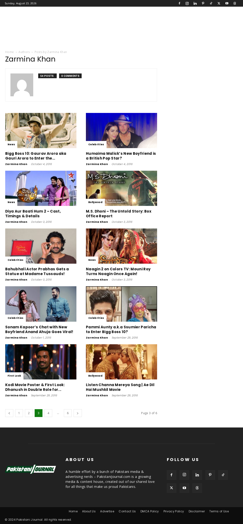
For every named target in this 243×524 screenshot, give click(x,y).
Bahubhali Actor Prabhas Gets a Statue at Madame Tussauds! (37, 271)
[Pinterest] (203, 3)
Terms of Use (219, 511)
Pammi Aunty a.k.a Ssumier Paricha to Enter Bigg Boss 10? (121, 329)
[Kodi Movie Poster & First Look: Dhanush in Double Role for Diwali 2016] (40, 361)
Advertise (107, 511)
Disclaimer (197, 511)
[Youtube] (226, 3)
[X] (218, 3)
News (11, 144)
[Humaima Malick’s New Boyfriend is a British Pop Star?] (121, 130)
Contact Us (127, 511)
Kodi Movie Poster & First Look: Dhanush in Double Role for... (35, 387)
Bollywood (95, 202)
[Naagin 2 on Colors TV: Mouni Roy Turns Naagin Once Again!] (121, 246)
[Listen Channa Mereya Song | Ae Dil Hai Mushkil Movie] (121, 361)
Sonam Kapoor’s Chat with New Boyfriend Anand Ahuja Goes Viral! (39, 329)
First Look (14, 376)
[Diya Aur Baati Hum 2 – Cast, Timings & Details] (40, 188)
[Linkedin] (195, 3)
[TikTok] (211, 3)
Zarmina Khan (16, 164)
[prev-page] (9, 413)
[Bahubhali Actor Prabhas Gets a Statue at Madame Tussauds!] (40, 246)
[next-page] (78, 413)
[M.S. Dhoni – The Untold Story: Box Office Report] (121, 188)
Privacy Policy (174, 511)
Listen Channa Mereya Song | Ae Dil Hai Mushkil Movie (120, 387)
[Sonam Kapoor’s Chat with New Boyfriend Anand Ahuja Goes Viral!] (40, 303)
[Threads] (234, 3)
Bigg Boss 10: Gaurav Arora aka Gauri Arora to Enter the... (35, 156)
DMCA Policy (149, 511)
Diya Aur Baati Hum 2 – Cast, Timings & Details (33, 213)
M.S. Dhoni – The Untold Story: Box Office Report (118, 213)
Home (9, 52)
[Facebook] (179, 3)
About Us (89, 511)
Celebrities (96, 144)
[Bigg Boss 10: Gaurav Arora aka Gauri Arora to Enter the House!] (40, 130)
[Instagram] (187, 3)
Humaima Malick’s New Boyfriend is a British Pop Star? (121, 156)
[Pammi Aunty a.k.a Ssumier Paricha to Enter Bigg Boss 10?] (121, 303)
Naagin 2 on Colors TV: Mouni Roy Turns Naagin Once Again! (118, 271)
